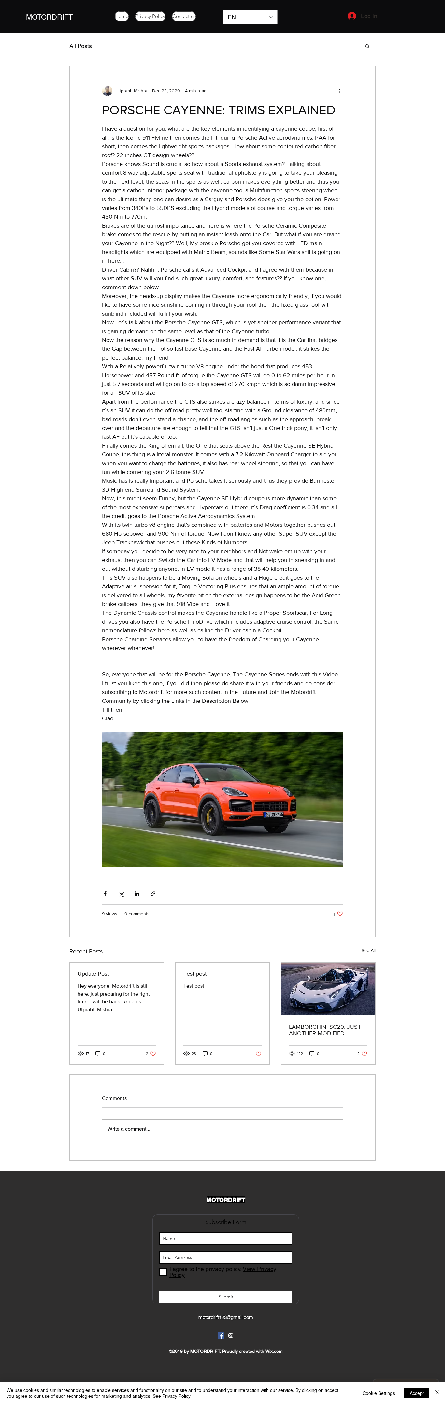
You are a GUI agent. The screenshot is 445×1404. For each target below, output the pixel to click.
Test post (195, 973)
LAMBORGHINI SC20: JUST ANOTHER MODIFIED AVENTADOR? (325, 1030)
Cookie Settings (379, 1393)
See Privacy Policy (172, 1396)
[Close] (437, 1393)
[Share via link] (153, 894)
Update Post (93, 973)
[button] (367, 46)
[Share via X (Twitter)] (121, 894)
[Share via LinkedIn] (137, 894)
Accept (417, 1393)
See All (369, 950)
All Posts (80, 45)
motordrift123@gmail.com (225, 1317)
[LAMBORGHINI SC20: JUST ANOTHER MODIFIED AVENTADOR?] (328, 989)
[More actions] (339, 91)
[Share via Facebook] (105, 894)
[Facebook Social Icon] (221, 1335)
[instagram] (230, 1335)
